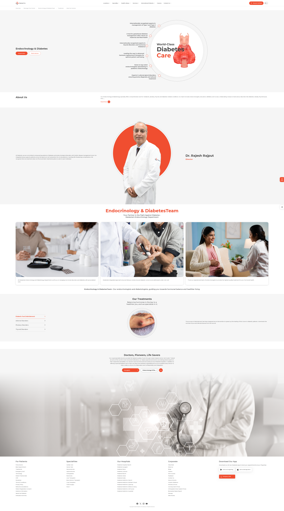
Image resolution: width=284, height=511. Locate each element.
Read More (104, 101)
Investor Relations (173, 482)
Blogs (169, 469)
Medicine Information (21, 491)
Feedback (170, 476)
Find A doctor (35, 53)
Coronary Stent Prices (174, 486)
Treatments (19, 469)
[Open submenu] (118, 3)
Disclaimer (18, 480)
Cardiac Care (69, 465)
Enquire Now (21, 53)
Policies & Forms (172, 484)
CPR (17, 478)
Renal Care (69, 476)
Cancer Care (69, 467)
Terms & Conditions (21, 482)
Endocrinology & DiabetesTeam (46, 8)
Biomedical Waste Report (175, 491)
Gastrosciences (70, 471)
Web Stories (171, 495)
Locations (106, 3)
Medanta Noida (121, 478)
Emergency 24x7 (20, 471)
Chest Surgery (70, 484)
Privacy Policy (19, 484)
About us (170, 467)
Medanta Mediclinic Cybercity (125, 484)
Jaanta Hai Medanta (21, 493)
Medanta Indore (121, 476)
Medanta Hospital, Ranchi (124, 465)
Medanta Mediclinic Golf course (125, 489)
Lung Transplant (70, 482)
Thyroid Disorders (22, 329)
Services (135, 3)
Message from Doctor (29, 8)
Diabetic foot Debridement (25, 316)
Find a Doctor (19, 465)
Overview (18, 8)
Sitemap (170, 493)
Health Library (125, 3)
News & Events (172, 480)
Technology (19, 473)
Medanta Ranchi (121, 473)
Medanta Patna (121, 469)
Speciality (115, 3)
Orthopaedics (70, 473)
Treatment (61, 8)
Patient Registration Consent (23, 489)
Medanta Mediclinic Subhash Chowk (127, 482)
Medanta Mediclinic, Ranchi (124, 480)
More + (68, 486)
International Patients (147, 3)
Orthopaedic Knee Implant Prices (177, 489)
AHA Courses (171, 473)
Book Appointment (21, 467)
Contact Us (167, 3)
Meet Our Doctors (71, 8)
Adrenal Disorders (22, 321)
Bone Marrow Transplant (73, 480)
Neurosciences (70, 469)
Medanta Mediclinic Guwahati (125, 491)
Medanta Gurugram (122, 467)
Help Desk (171, 465)
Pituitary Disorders (22, 325)
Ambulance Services (21, 495)
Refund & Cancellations (22, 486)
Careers (159, 3)
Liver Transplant (70, 478)
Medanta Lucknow (122, 471)
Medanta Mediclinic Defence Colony (127, 486)
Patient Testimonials (21, 476)
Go (161, 370)
